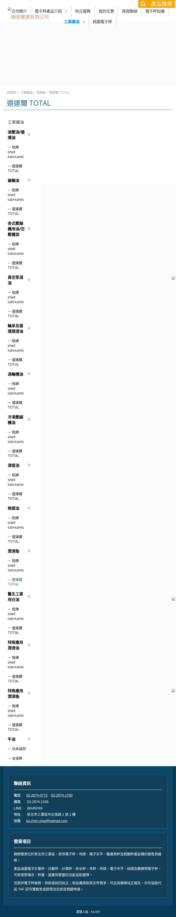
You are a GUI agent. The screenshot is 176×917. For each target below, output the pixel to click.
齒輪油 (13, 180)
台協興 (17, 758)
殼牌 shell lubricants (16, 152)
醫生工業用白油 (15, 596)
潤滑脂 (41, 92)
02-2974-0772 (37, 795)
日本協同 (19, 748)
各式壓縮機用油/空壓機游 (16, 229)
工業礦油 (27, 92)
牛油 (11, 739)
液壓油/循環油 (16, 134)
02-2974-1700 (62, 795)
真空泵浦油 (15, 280)
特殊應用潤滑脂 (15, 693)
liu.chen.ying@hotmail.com (46, 821)
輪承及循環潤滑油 (15, 328)
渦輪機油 (15, 374)
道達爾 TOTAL (15, 168)
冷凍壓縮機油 (15, 419)
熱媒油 (13, 508)
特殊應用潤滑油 (15, 645)
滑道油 (13, 465)
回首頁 (11, 92)
